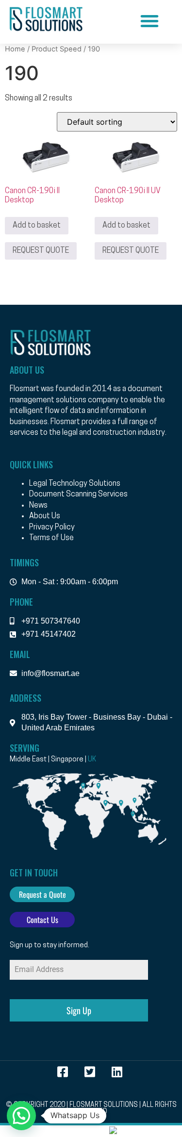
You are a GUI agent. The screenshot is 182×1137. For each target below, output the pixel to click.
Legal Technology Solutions (74, 484)
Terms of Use (51, 538)
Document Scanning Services (78, 494)
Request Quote (41, 251)
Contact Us (42, 919)
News (38, 506)
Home (15, 49)
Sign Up (78, 1010)
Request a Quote (42, 894)
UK (92, 759)
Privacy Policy (52, 527)
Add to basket (37, 226)
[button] (149, 20)
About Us (44, 516)
